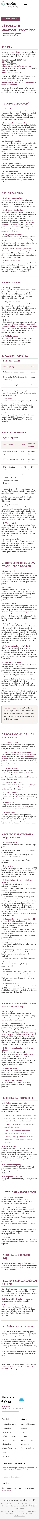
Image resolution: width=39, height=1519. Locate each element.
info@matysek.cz (7, 1367)
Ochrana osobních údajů (19, 1506)
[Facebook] (2, 1401)
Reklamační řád (22, 1504)
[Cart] (34, 5)
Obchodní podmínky (7, 1504)
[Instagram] (5, 1401)
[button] (10, 19)
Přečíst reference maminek (10, 1411)
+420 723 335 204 (25, 1514)
